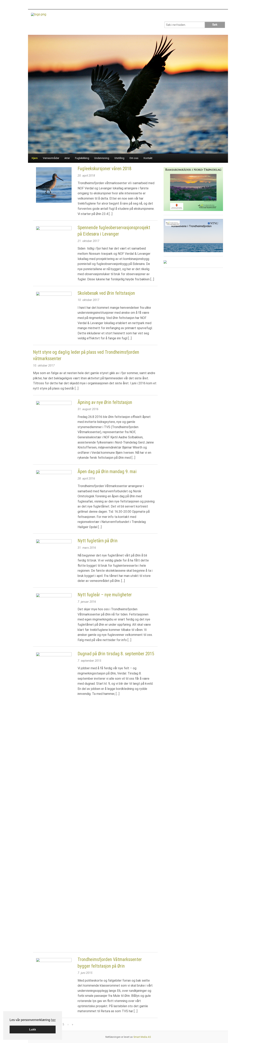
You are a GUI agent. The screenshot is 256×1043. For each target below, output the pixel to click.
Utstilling (119, 158)
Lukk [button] (32, 1029)
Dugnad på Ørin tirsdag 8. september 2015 (116, 653)
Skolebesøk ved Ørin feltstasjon (106, 293)
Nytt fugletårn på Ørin (98, 540)
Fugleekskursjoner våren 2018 (104, 168)
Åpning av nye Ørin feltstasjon (105, 402)
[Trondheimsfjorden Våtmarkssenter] (38, 16)
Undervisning (101, 158)
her (53, 1020)
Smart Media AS (142, 1037)
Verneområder (51, 158)
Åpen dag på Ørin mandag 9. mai (107, 471)
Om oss (133, 158)
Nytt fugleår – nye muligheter (105, 594)
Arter (67, 158)
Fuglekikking (82, 158)
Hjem (35, 158)
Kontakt (148, 158)
